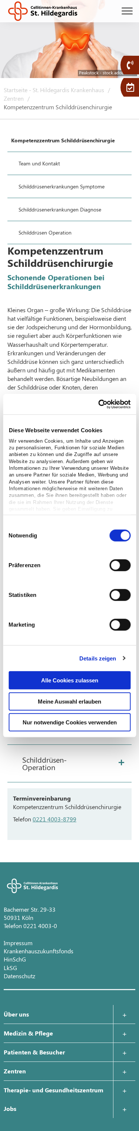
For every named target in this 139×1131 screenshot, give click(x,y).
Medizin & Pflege (28, 1033)
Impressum (18, 943)
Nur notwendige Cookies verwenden (70, 722)
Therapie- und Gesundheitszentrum (53, 1090)
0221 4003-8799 (54, 819)
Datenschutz (19, 976)
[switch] (119, 565)
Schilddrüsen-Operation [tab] (44, 763)
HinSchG (15, 959)
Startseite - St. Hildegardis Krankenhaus (55, 90)
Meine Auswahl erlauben (69, 701)
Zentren (14, 98)
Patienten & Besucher (34, 1052)
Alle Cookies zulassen (69, 680)
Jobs (10, 1108)
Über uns (16, 1014)
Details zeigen (97, 658)
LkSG (10, 968)
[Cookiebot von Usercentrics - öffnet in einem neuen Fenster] (98, 404)
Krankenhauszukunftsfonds (38, 951)
